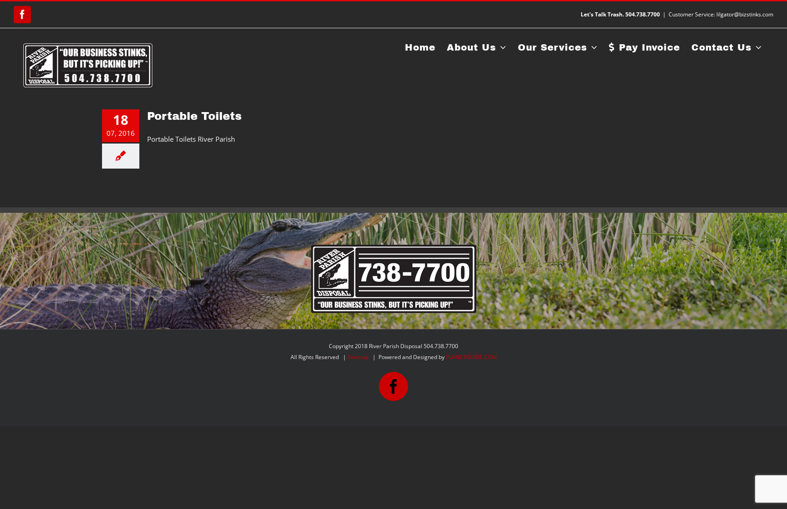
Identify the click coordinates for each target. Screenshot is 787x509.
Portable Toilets (194, 116)
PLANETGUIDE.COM (471, 357)
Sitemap (358, 357)
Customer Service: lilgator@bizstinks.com (721, 14)
